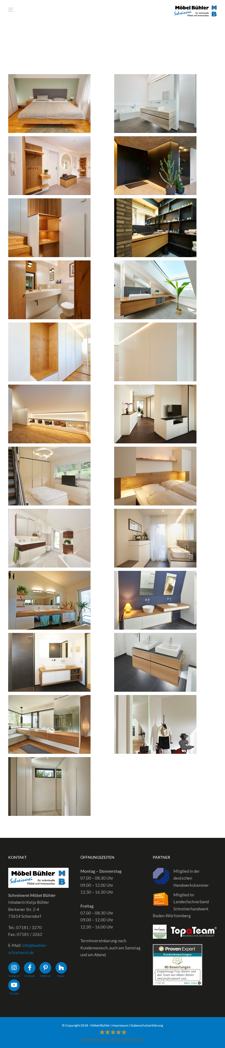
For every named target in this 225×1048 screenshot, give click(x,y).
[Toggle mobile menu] (11, 10)
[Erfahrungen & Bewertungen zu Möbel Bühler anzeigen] (177, 947)
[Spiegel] (49, 103)
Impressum (120, 1025)
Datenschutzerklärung (147, 1025)
